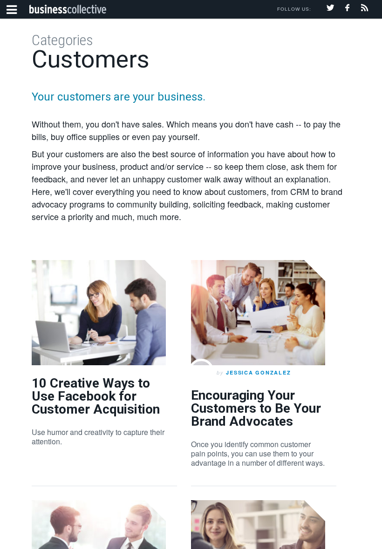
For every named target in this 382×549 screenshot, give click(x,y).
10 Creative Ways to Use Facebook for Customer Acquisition (96, 396)
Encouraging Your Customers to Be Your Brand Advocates (256, 408)
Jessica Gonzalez (258, 372)
